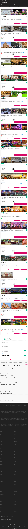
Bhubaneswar (15, 491)
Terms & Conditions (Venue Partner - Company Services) (6, 520)
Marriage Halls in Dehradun (10, 424)
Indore (1, 478)
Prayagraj (15, 501)
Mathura (15, 434)
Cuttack (15, 508)
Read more (21, 19)
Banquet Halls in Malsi (10, 417)
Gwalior (15, 504)
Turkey (14, 454)
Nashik (14, 494)
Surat (0, 487)
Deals (7, 516)
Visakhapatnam (2, 494)
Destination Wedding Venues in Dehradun (8, 425)
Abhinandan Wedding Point (5, 355)
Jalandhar (1, 504)
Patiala (15, 451)
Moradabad (1, 471)
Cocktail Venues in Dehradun (7, 426)
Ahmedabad (15, 478)
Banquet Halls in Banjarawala (13, 418)
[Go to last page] (20, 359)
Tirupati (1, 441)
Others (14, 458)
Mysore (15, 457)
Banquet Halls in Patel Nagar (6, 419)
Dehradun (1, 501)
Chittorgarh (15, 431)
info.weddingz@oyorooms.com (14, 524)
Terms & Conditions (11, 513)
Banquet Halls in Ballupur (19, 418)
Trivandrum (1, 458)
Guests (2, 6)
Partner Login (2, 513)
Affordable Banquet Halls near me (4, 411)
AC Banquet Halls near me (17, 411)
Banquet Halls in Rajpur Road (4, 417)
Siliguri (14, 507)
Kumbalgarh (15, 441)
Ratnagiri (15, 448)
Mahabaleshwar (15, 468)
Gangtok (1, 451)
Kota (0, 434)
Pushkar (1, 454)
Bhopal (1, 491)
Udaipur (15, 484)
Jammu (15, 437)
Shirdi (14, 467)
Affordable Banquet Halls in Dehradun (5, 405)
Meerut (1, 497)
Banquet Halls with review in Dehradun (18, 406)
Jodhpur (15, 497)
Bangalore (15, 474)
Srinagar (1, 448)
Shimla (1, 507)
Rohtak (1, 431)
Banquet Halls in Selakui (12, 419)
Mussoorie (1, 464)
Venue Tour (8, 23)
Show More (26, 364)
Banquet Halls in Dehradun (12, 405)
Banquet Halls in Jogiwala (19, 419)
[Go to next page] (19, 359)
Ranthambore (1, 467)
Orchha (15, 444)
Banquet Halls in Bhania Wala (6, 418)
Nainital (1, 447)
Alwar (1, 438)
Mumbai (15, 471)
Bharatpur (1, 457)
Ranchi (1, 498)
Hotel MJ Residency (4, 350)
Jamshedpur (15, 447)
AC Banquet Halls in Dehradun (19, 405)
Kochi (14, 498)
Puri (0, 484)
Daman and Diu (15, 511)
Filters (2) (21, 6)
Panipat (1, 511)
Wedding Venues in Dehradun (4, 424)
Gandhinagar (1, 508)
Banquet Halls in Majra (15, 417)
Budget (11, 6)
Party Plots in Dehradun (20, 426)
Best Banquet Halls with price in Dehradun (8, 406)
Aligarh (15, 438)
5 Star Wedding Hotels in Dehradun (17, 425)
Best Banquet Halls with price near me (6, 412)
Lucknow (15, 477)
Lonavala (15, 461)
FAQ (6, 513)
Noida (14, 487)
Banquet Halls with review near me (15, 412)
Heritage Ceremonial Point (5, 341)
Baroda (15, 488)
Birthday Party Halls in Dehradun (13, 426)
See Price (20, 23)
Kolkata (1, 474)
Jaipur (1, 477)
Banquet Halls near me (11, 411)
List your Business (3, 516)
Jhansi (14, 464)
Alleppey (1, 461)
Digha (1, 437)
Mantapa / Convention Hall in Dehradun (18, 424)
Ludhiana (1, 488)
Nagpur (15, 481)
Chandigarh (1, 481)
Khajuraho (1, 468)
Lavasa (1, 444)
